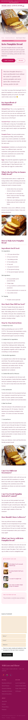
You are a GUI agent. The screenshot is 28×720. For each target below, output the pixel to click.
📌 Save (21, 60)
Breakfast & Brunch (10, 38)
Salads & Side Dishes (20, 686)
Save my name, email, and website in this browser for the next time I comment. (14, 649)
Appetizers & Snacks (7, 691)
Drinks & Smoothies (7, 694)
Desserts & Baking (6, 688)
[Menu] (24, 6)
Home (3, 38)
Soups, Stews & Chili (20, 688)
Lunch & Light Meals (20, 683)
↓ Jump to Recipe (8, 60)
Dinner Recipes (5, 686)
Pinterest (22, 1)
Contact (4, 704)
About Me (4, 701)
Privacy (3, 717)
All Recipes (18, 691)
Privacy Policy (5, 707)
